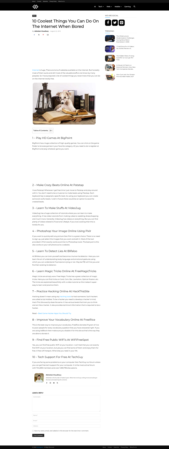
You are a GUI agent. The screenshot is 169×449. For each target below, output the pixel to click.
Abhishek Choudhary (41, 31)
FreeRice (89, 319)
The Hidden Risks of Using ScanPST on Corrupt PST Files (125, 58)
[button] (134, 7)
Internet (35, 70)
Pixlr (88, 231)
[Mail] (54, 383)
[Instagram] (51, 383)
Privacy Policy (53, 1)
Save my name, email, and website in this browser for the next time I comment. (61, 431)
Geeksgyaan (40, 447)
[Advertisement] (66, 54)
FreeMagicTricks (85, 271)
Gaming (127, 7)
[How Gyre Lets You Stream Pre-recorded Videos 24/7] (110, 77)
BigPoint (66, 138)
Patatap (78, 185)
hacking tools (65, 296)
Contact (39, 1)
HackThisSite (81, 291)
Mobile (117, 7)
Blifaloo (72, 251)
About (33, 1)
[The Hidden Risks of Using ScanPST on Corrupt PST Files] (110, 58)
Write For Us (61, 1)
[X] (39, 35)
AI (95, 7)
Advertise (45, 1)
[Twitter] (115, 23)
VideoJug (74, 208)
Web (108, 7)
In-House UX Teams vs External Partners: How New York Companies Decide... (125, 67)
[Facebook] (34, 35)
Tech (100, 7)
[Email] (48, 35)
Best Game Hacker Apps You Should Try (54, 313)
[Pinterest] (43, 35)
